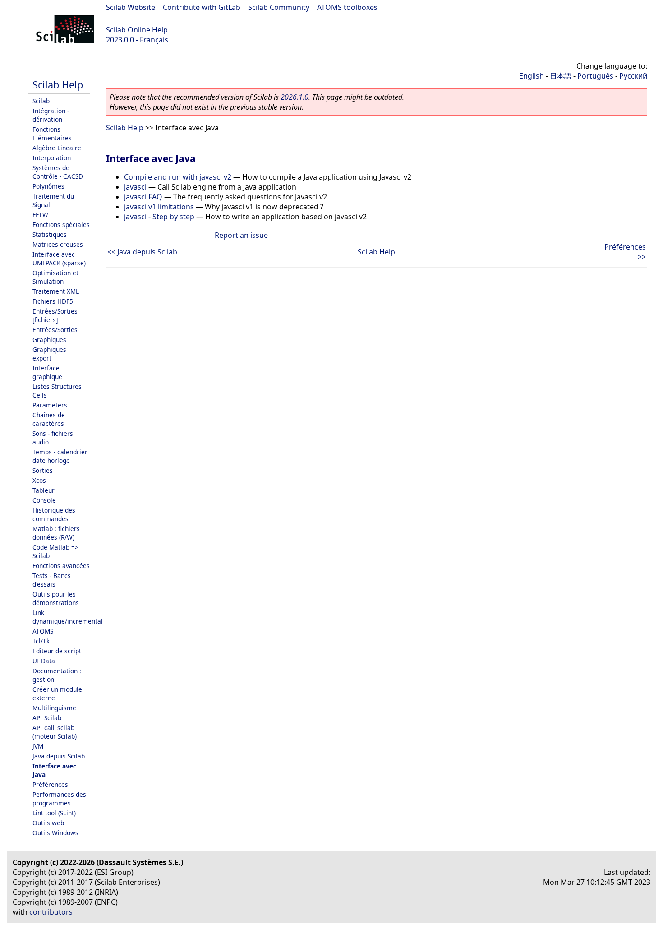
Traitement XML (55, 291)
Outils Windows (55, 832)
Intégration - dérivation (50, 115)
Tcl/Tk (41, 641)
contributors (51, 912)
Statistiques (49, 234)
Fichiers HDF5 (52, 301)
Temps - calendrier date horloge (59, 456)
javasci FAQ (143, 197)
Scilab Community (278, 7)
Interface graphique (47, 372)
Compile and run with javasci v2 (177, 177)
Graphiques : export (51, 353)
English (531, 76)
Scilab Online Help (137, 30)
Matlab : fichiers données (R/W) (56, 532)
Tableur (43, 490)
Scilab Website (130, 7)
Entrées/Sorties (55, 329)
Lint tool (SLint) (54, 813)
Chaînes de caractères (48, 419)
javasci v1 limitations (159, 207)
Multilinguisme (54, 707)
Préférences (50, 784)
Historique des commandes (53, 514)
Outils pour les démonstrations (55, 598)
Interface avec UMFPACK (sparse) (59, 258)
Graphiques (49, 339)
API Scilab (46, 717)
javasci (135, 187)
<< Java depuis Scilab (142, 252)
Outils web (48, 823)
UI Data (43, 661)
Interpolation (51, 157)
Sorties (42, 470)
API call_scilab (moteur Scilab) (54, 731)
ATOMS (42, 631)
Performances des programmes (59, 798)
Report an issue (241, 235)
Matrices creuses (57, 244)
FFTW (40, 214)
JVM (37, 746)
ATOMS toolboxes (347, 7)
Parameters (49, 405)
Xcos (39, 480)
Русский (633, 76)
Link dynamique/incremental (67, 616)
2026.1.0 (294, 97)
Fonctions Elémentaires (52, 133)
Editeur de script (56, 651)
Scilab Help (57, 84)
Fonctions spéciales (61, 224)
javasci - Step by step (159, 217)
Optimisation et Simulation (55, 277)
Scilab (41, 101)
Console (44, 500)
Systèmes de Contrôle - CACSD (57, 171)
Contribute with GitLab (201, 7)
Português (595, 76)
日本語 (560, 76)
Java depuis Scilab (58, 756)
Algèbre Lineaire (56, 147)
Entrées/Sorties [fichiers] (55, 315)
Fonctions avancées (61, 565)
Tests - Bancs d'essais (51, 579)
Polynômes (48, 186)
